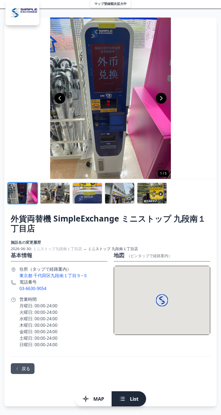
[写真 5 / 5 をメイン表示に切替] (152, 193)
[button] (162, 300)
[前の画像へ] (59, 98)
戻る (26, 369)
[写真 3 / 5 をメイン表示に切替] (87, 193)
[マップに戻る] (22, 12)
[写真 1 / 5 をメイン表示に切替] (23, 193)
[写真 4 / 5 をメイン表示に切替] (120, 193)
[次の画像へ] (161, 98)
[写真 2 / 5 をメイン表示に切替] (55, 193)
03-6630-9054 (32, 288)
